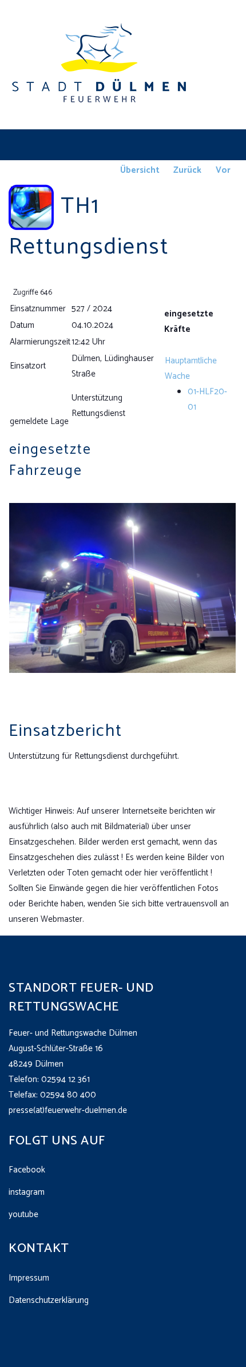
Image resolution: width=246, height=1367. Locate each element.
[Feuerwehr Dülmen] (100, 64)
